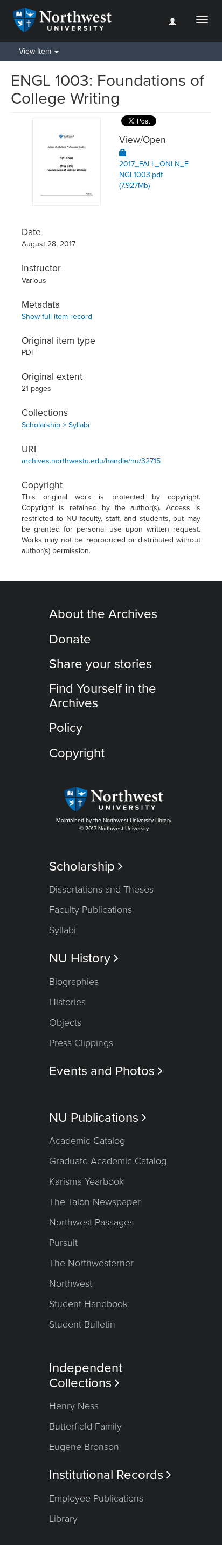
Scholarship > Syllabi (55, 425)
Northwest (70, 1283)
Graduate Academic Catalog (107, 1161)
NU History (84, 958)
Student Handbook (88, 1304)
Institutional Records (110, 1475)
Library (63, 1519)
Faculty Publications (90, 910)
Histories (67, 1002)
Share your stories (100, 664)
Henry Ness (74, 1406)
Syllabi (62, 930)
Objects (65, 1022)
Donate (70, 639)
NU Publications (98, 1118)
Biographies (74, 982)
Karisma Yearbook (86, 1181)
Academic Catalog (87, 1141)
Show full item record (57, 316)
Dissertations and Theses (101, 889)
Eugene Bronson (84, 1447)
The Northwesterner (91, 1263)
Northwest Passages (91, 1222)
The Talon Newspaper (95, 1202)
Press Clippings (81, 1043)
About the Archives (103, 614)
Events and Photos (106, 1071)
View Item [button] (36, 51)
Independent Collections (85, 1375)
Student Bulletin (82, 1324)
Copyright (77, 753)
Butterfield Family (85, 1426)
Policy (65, 728)
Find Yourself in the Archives (102, 695)
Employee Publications (96, 1498)
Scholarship (86, 866)
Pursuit (63, 1243)
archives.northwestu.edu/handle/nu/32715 (91, 461)
